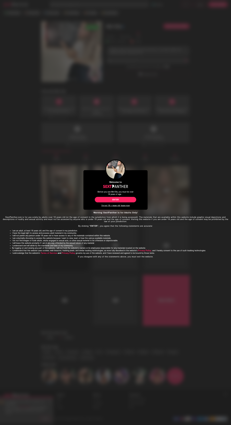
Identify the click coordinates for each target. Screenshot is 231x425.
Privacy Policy (68, 253)
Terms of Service (49, 253)
